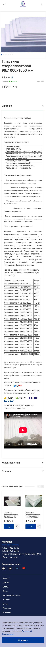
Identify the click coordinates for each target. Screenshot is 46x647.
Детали (6, 582)
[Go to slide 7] (12, 54)
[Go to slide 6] (10, 54)
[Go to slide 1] (1, 54)
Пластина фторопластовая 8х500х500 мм (11, 515)
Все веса (6, 599)
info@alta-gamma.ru (10, 545)
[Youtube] (20, 385)
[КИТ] (9, 401)
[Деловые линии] (8, 398)
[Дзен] (18, 385)
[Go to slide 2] (3, 54)
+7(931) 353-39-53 (10, 548)
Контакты (7, 612)
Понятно (23, 640)
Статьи (6, 587)
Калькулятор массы (12, 595)
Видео (5, 591)
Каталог (6, 578)
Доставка (7, 608)
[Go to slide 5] (8, 54)
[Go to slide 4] (6, 54)
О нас (5, 604)
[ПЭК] (33, 398)
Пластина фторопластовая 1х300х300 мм (32, 515)
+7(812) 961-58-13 (10, 551)
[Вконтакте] (15, 385)
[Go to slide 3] (5, 54)
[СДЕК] (21, 398)
